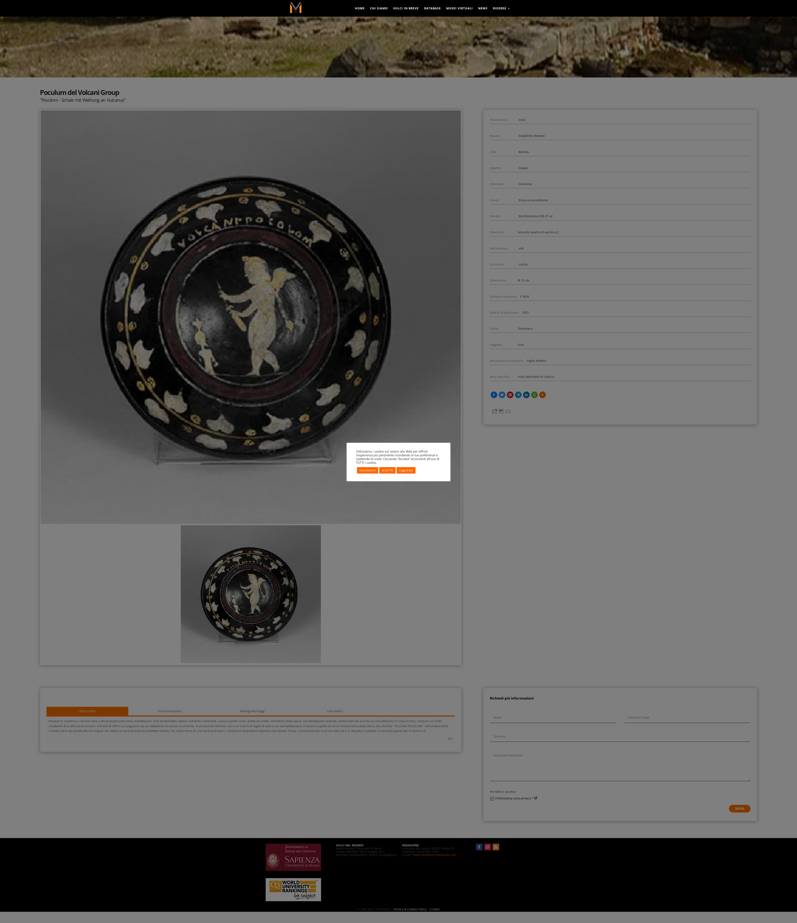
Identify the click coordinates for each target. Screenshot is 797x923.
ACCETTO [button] (387, 470)
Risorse (499, 8)
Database (432, 8)
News (483, 8)
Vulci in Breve (406, 8)
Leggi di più (406, 470)
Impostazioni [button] (367, 470)
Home (360, 8)
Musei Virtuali (459, 8)
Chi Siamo (379, 8)
